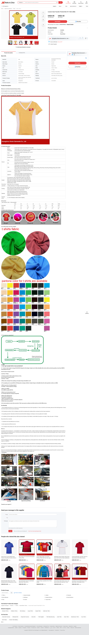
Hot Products (15, 626)
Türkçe (68, 627)
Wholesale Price (46, 626)
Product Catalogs (18, 592)
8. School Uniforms (69, 597)
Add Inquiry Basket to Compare (23, 47)
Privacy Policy (62, 630)
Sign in (86, 3)
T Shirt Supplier (41, 616)
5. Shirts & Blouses (4, 597)
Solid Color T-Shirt (46, 611)
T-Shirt (14, 8)
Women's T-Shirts (5, 611)
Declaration (57, 630)
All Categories (5, 6)
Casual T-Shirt (30, 611)
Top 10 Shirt (83, 616)
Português (24, 627)
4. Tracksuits (68, 595)
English (16, 627)
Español (20, 627)
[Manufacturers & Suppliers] (7, 2)
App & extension (73, 6)
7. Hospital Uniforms (48, 597)
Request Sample (70, 24)
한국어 (54, 627)
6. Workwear (25, 597)
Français (28, 627)
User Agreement (51, 630)
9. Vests (2, 599)
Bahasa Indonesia (78, 627)
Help (66, 6)
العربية (51, 627)
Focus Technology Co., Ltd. (36, 630)
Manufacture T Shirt (75, 616)
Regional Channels (59, 626)
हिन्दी (60, 627)
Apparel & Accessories (8, 8)
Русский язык (33, 627)
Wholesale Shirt (15, 616)
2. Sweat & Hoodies (26, 595)
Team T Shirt (66, 616)
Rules (87, 6)
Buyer (60, 6)
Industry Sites (52, 626)
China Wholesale (39, 626)
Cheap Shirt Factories (25, 616)
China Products (20, 626)
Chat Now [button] (79, 21)
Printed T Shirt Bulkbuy (13, 619)
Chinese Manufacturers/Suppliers (30, 626)
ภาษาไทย (64, 627)
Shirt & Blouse (22, 611)
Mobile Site (71, 626)
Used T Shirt (59, 616)
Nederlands (47, 627)
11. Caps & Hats (47, 599)
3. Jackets (46, 595)
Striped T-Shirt (38, 611)
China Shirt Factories (6, 616)
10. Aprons (25, 599)
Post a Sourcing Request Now (35, 531)
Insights (75, 626)
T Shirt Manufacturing (50, 616)
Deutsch (42, 627)
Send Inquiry (57, 21)
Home (2, 8)
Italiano (38, 627)
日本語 (58, 627)
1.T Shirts (3, 595)
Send (10, 531)
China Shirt (33, 616)
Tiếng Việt (72, 627)
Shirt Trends (4, 619)
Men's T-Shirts (18, 8)
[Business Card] (86, 58)
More (2, 622)
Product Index (65, 626)
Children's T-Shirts (14, 611)
